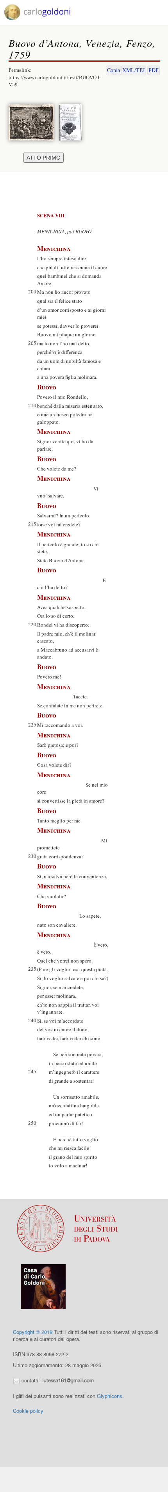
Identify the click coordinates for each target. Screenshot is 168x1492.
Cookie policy (28, 1410)
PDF (153, 70)
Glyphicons (109, 1396)
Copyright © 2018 (32, 1332)
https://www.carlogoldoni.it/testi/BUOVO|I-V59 (55, 81)
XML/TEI (133, 70)
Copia (113, 70)
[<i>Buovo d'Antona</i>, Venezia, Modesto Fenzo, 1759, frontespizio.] (72, 121)
